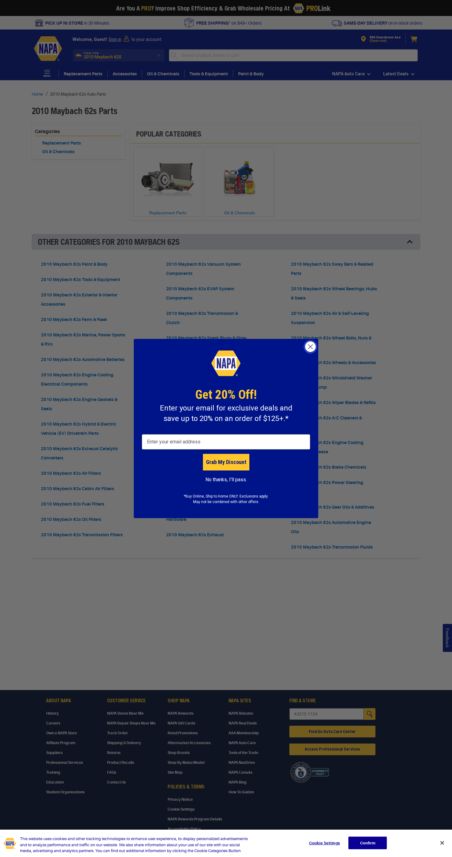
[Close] (442, 843)
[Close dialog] (310, 346)
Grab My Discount (226, 462)
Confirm (367, 842)
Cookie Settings (324, 842)
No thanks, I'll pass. (226, 479)
